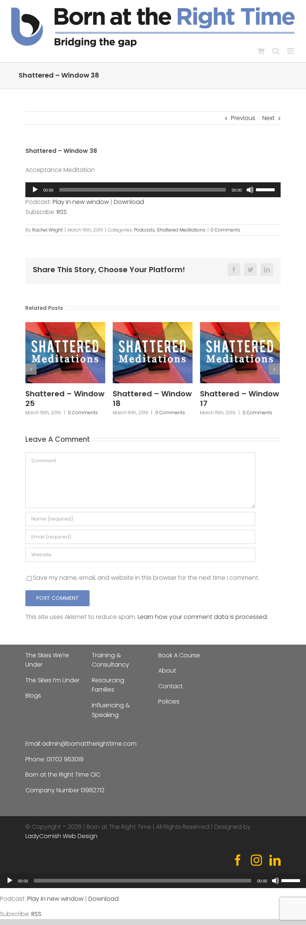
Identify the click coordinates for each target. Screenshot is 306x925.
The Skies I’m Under (52, 680)
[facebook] (237, 860)
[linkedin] (275, 860)
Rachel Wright (47, 230)
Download (129, 202)
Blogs (33, 695)
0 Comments (225, 230)
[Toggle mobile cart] (261, 51)
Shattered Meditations (181, 230)
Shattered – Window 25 (64, 398)
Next (268, 118)
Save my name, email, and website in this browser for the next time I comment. (146, 577)
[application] (153, 189)
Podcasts (144, 230)
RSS (62, 212)
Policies (168, 701)
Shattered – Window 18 (152, 398)
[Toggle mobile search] (276, 51)
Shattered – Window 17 (239, 398)
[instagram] (256, 860)
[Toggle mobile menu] (291, 51)
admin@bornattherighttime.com (89, 743)
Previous (243, 118)
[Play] (35, 190)
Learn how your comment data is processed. (203, 617)
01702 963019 (65, 759)
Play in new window (81, 202)
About (167, 670)
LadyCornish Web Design (61, 836)
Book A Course (179, 655)
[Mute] (250, 190)
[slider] (266, 189)
